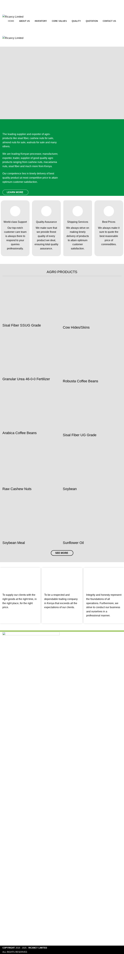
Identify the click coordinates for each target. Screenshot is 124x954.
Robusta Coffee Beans (80, 381)
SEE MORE (61, 553)
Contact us (73, 937)
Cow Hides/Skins (76, 327)
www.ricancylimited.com (78, 671)
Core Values (12, 931)
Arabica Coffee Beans (19, 433)
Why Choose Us (14, 907)
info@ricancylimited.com (78, 664)
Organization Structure (18, 943)
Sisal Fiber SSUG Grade (21, 325)
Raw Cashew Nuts (16, 489)
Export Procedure (15, 913)
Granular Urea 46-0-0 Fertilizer (26, 379)
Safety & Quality (14, 919)
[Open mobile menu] (62, 32)
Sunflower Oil (73, 543)
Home (70, 907)
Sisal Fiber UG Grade (79, 435)
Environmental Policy (17, 937)
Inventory (72, 919)
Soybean (70, 489)
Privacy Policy (75, 931)
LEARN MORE (15, 192)
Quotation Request (78, 925)
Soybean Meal (13, 543)
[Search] (62, 26)
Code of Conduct (15, 925)
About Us (72, 913)
